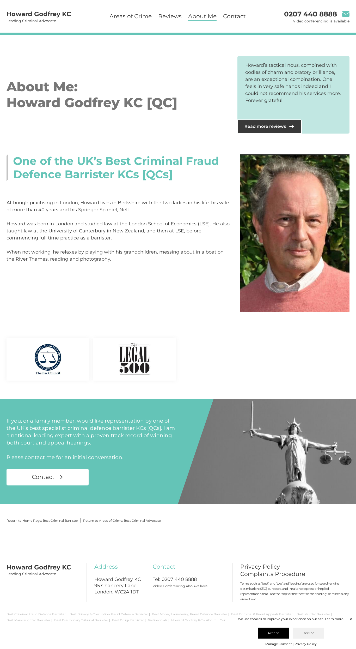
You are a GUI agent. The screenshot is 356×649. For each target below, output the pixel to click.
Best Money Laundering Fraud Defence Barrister (189, 614)
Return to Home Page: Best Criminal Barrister (42, 520)
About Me (202, 16)
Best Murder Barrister (313, 614)
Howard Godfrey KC (39, 14)
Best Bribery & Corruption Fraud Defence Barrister (109, 614)
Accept (273, 633)
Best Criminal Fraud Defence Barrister (36, 614)
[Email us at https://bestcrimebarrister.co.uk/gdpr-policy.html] (345, 14)
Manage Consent (278, 644)
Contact (234, 16)
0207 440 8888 (179, 579)
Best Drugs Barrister (128, 620)
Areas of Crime (130, 16)
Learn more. (334, 619)
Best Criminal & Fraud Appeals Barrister (262, 614)
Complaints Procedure (272, 574)
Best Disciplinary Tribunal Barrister (81, 620)
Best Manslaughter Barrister (28, 620)
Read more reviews (265, 126)
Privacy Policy (260, 566)
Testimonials (157, 620)
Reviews (170, 16)
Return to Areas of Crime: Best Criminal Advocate (122, 520)
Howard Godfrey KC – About (193, 620)
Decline (308, 633)
